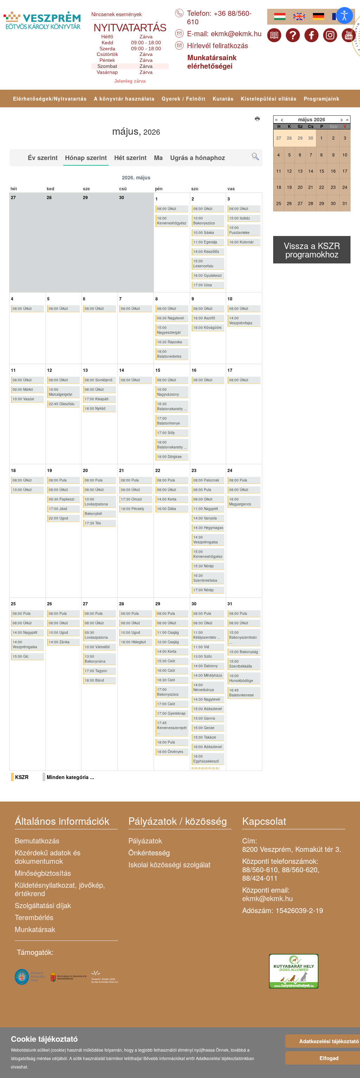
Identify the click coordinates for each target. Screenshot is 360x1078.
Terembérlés (34, 917)
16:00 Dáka (166, 508)
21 (310, 187)
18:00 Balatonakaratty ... (172, 444)
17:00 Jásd (58, 508)
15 (321, 171)
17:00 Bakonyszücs (168, 692)
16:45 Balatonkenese (241, 692)
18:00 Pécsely (132, 508)
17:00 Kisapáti (96, 398)
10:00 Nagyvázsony (168, 392)
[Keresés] (255, 157)
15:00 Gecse (203, 727)
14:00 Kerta (166, 499)
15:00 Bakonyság (243, 651)
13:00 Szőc (202, 656)
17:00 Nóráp (203, 589)
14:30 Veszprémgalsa (205, 539)
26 (289, 203)
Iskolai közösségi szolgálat (169, 864)
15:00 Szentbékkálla (240, 664)
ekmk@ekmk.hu (236, 33)
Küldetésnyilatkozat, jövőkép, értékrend (60, 889)
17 (344, 171)
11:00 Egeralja (205, 242)
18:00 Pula (166, 742)
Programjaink (322, 98)
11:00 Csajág (168, 632)
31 (344, 203)
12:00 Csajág (168, 641)
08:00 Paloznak (206, 480)
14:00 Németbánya (203, 687)
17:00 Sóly (166, 432)
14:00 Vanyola (205, 518)
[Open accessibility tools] (344, 15)
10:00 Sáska (203, 232)
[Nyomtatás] (258, 119)
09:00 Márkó (23, 389)
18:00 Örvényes (170, 751)
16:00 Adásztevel (207, 746)
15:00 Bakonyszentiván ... (243, 637)
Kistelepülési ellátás (269, 98)
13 (300, 171)
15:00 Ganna (204, 718)
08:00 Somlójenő (98, 379)
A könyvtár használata (124, 98)
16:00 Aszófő (204, 317)
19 (289, 187)
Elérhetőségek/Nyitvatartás (50, 98)
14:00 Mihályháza (207, 675)
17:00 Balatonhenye (168, 421)
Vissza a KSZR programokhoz (312, 249)
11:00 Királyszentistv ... (206, 635)
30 (333, 203)
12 (289, 171)
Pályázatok (145, 840)
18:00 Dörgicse (169, 456)
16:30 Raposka (169, 341)
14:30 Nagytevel (206, 699)
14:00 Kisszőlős (206, 251)
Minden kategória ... (70, 776)
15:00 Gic (20, 656)
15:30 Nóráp (203, 565)
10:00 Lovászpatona (96, 501)
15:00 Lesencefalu (203, 263)
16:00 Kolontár (241, 242)
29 (321, 203)
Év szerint (43, 157)
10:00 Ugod (58, 632)
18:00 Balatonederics (169, 354)
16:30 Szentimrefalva (205, 578)
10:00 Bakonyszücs (204, 220)
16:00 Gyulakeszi (207, 275)
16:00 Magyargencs (240, 501)
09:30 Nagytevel (170, 317)
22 (321, 187)
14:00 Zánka (59, 641)
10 (344, 155)
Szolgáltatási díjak (43, 905)
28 (310, 203)
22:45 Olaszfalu (62, 403)
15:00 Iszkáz (239, 218)
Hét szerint (130, 157)
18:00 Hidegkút (133, 641)
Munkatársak (35, 929)
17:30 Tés (93, 523)
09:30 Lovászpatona (96, 635)
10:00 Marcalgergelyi (60, 392)
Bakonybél (93, 513)
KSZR (21, 776)
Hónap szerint (86, 157)
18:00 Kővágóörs (207, 327)
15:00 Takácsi (204, 737)
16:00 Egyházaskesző (206, 759)
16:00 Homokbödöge (241, 678)
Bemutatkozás (37, 840)
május (305, 119)
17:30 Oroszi (131, 499)
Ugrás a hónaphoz (197, 157)
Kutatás (223, 98)
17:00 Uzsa (202, 284)
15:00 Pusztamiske (239, 230)
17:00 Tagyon (96, 670)
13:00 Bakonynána (95, 659)
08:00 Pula (58, 480)
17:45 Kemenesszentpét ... (172, 727)
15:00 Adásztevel (207, 708)
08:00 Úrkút (166, 208)
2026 (319, 119)
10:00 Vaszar (23, 398)
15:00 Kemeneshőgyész (208, 554)
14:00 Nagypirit (25, 632)
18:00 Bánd (94, 680)
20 (300, 187)
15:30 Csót (166, 660)
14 (310, 171)
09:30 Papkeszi (61, 499)
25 (278, 203)
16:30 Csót (166, 679)
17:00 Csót (166, 703)
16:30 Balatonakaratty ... (172, 406)
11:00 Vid (201, 646)
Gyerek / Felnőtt (184, 98)
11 (278, 171)
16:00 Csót (166, 670)
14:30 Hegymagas (208, 527)
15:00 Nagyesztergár (169, 330)
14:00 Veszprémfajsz (240, 320)
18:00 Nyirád (95, 408)
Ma (158, 157)
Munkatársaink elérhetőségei (212, 61)
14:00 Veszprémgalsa (25, 644)
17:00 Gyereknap (171, 713)
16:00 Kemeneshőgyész (171, 220)
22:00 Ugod (58, 518)
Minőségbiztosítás (43, 873)
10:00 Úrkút (22, 489)
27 (300, 203)
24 (344, 187)
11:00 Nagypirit (205, 508)
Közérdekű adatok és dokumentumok (48, 856)
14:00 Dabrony (205, 665)
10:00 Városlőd (97, 646)
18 (278, 187)
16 (333, 171)
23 (333, 187)
